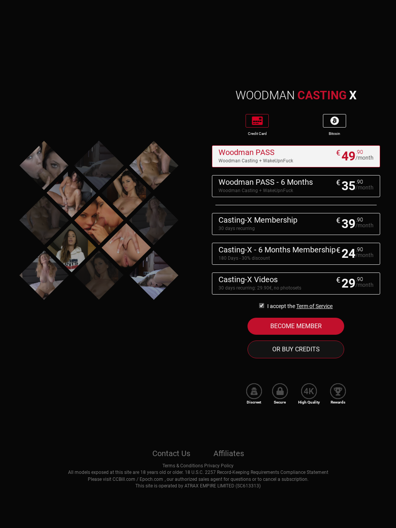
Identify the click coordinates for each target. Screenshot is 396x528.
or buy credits (296, 349)
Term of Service (314, 306)
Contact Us (171, 453)
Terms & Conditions (182, 465)
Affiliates (228, 453)
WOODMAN (296, 95)
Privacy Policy (219, 465)
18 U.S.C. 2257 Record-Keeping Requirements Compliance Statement (256, 472)
